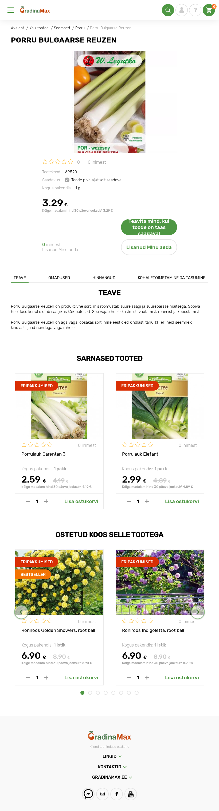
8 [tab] (137, 693)
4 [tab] (106, 693)
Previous (21, 612)
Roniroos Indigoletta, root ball (153, 630)
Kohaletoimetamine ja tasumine (171, 277)
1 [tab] (82, 693)
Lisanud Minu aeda (149, 247)
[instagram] (102, 794)
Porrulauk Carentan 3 (43, 454)
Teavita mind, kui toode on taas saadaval (148, 227)
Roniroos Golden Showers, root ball (58, 630)
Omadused (59, 277)
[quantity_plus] (46, 501)
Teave (20, 277)
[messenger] (88, 794)
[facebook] (116, 794)
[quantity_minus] (28, 501)
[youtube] (130, 794)
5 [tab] (113, 693)
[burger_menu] (10, 10)
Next (198, 612)
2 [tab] (90, 693)
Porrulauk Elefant (140, 454)
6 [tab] (121, 693)
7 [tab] (129, 693)
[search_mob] (168, 10)
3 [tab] (98, 693)
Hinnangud (103, 277)
